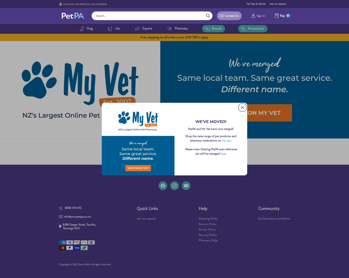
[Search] (208, 15)
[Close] (242, 107)
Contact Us (232, 16)
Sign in (261, 16)
